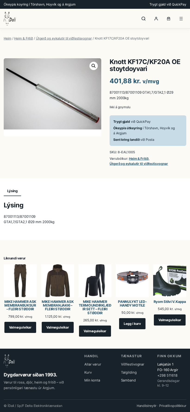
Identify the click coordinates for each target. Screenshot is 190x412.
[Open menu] (181, 18)
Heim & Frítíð (23, 38)
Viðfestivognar (133, 364)
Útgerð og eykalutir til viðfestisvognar (64, 38)
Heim (7, 38)
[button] (93, 66)
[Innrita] (156, 18)
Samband (128, 380)
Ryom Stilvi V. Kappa (170, 302)
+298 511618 (167, 375)
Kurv (88, 372)
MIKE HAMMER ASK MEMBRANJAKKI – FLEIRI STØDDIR (57, 305)
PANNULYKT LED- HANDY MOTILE (132, 303)
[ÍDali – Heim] (10, 18)
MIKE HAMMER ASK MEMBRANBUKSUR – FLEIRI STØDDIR (20, 305)
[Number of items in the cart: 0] (169, 18)
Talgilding (129, 372)
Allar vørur (92, 364)
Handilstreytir (147, 406)
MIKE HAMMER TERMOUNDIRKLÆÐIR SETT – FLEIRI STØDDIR (95, 307)
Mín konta (92, 380)
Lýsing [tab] (12, 191)
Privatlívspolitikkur (172, 406)
